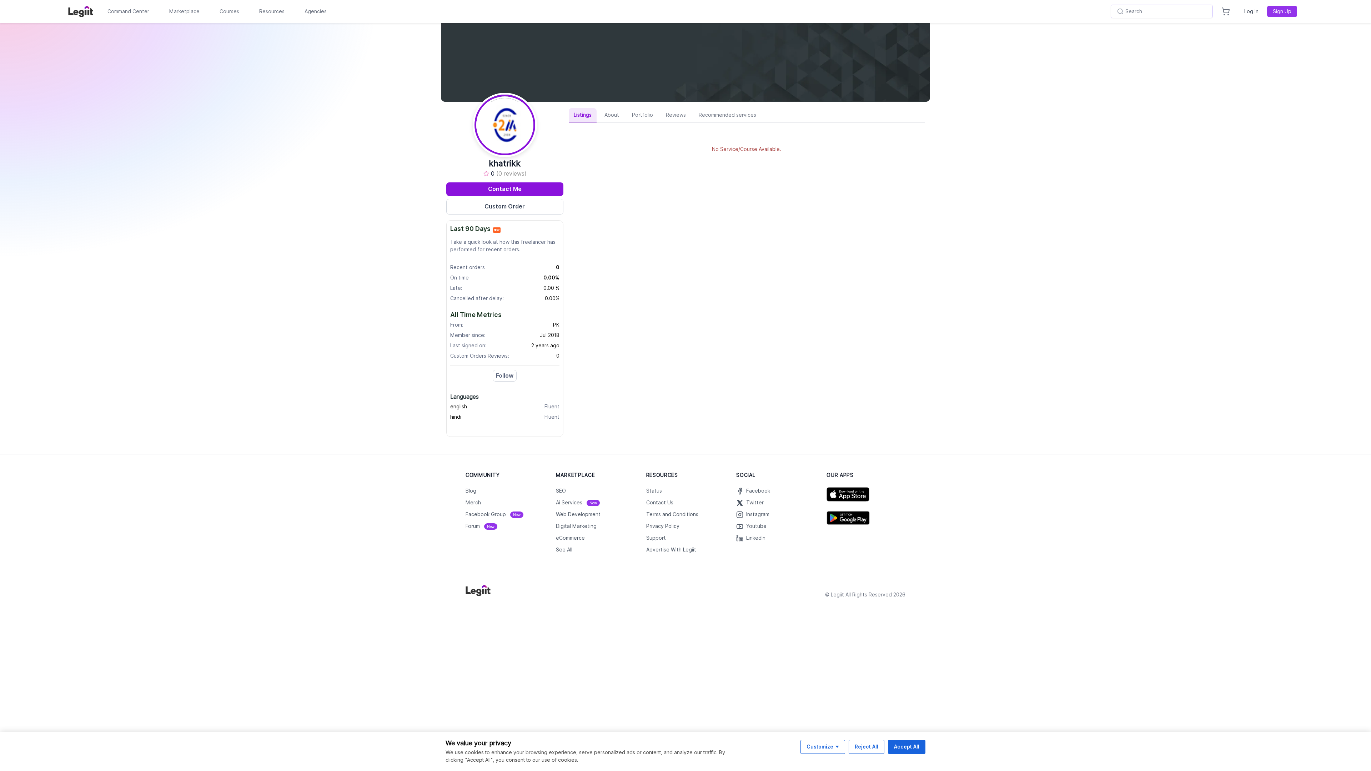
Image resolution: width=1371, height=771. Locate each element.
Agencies (316, 11)
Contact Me (505, 189)
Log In (1251, 11)
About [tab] (611, 115)
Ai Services (576, 502)
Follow (504, 375)
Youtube (756, 526)
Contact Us (659, 502)
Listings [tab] (583, 115)
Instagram (757, 514)
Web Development (578, 514)
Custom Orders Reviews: (479, 356)
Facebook (758, 491)
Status (654, 491)
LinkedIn (755, 538)
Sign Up (1282, 11)
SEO (561, 491)
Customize (820, 747)
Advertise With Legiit (671, 550)
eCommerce (570, 538)
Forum (480, 526)
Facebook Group (493, 514)
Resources (272, 11)
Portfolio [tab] (642, 115)
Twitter (755, 502)
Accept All (906, 747)
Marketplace (184, 11)
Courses (229, 11)
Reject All (866, 747)
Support (656, 538)
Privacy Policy (662, 526)
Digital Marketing (576, 526)
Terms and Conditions (672, 514)
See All (564, 550)
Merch (473, 502)
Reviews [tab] (676, 115)
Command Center (128, 11)
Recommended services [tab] (727, 115)
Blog (471, 491)
